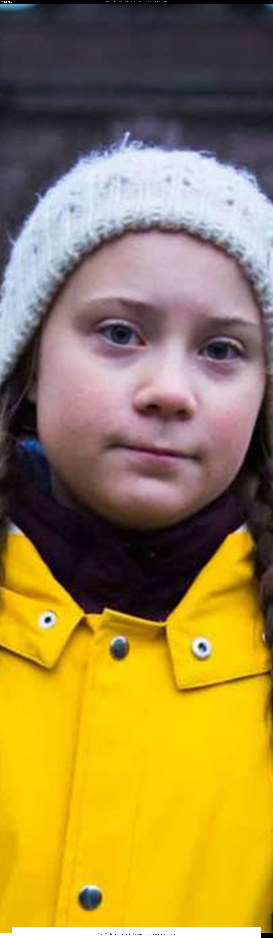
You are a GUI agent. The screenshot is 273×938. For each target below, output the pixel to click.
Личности (133, 1)
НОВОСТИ (107, 1)
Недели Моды (158, 1)
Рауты (126, 1)
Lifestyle (120, 1)
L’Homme (166, 1)
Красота (141, 1)
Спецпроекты (148, 1)
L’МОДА (113, 1)
